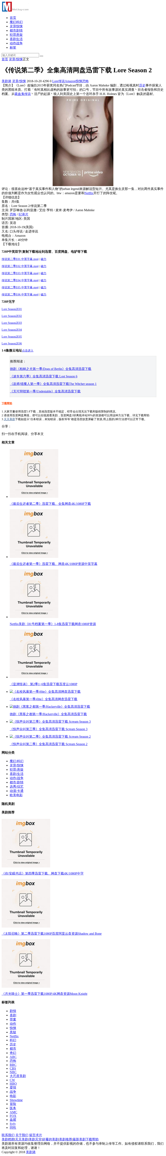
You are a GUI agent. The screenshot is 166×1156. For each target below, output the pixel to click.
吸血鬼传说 (23, 94)
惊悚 (79, 81)
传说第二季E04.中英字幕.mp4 (20, 280)
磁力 (43, 266)
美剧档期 (8, 1139)
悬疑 (13, 1032)
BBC (13, 1065)
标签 (13, 47)
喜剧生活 (16, 39)
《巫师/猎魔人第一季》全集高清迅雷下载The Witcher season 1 (53, 384)
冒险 (13, 1104)
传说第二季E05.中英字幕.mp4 (20, 287)
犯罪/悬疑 (16, 769)
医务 (13, 1108)
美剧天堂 (35, 1139)
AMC (13, 1112)
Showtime (16, 1100)
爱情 (13, 1087)
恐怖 (85, 81)
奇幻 (13, 1053)
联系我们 (8, 1135)
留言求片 (35, 1135)
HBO (13, 1083)
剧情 (13, 1011)
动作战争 (16, 43)
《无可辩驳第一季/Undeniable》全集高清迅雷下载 (45, 391)
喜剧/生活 (16, 774)
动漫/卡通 (16, 791)
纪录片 (23, 214)
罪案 (13, 1019)
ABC (13, 1057)
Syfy (13, 1123)
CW (12, 1080)
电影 (13, 1096)
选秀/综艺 (16, 786)
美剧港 (6, 81)
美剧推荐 (65, 1139)
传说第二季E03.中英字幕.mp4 (20, 273)
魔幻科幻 (16, 22)
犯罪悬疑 (16, 34)
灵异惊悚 (16, 26)
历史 (142, 85)
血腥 (13, 1119)
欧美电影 (16, 795)
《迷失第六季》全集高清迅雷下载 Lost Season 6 (43, 376)
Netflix (88, 193)
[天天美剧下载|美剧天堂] (15, 10)
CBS (13, 1068)
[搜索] (41, 56)
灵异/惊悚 (16, 59)
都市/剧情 (16, 782)
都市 (13, 1048)
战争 (13, 1091)
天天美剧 (9, 419)
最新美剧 (79, 1139)
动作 (13, 1023)
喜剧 (13, 1015)
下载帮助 (7, 403)
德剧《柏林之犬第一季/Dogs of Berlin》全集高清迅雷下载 (50, 369)
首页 (13, 17)
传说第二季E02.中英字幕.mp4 (20, 266)
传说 (61, 81)
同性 (13, 1127)
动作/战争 (16, 778)
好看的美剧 (50, 1139)
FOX (13, 1116)
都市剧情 (16, 30)
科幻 (13, 1040)
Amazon (70, 81)
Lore (55, 81)
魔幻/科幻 (16, 761)
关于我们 (21, 1135)
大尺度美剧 (18, 1076)
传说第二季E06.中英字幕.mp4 (20, 294)
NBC (13, 1072)
